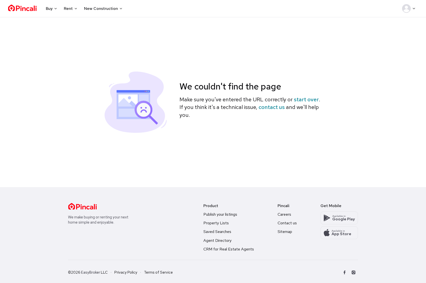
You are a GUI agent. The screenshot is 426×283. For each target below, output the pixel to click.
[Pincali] (82, 206)
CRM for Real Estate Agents (228, 249)
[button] (409, 8)
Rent (68, 8)
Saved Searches (217, 231)
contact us (272, 107)
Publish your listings (220, 214)
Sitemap (285, 231)
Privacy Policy (125, 272)
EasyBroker (90, 272)
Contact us (287, 223)
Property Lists (216, 223)
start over (306, 99)
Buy (49, 8)
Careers (284, 214)
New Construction (101, 8)
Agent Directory (217, 240)
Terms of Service (158, 272)
